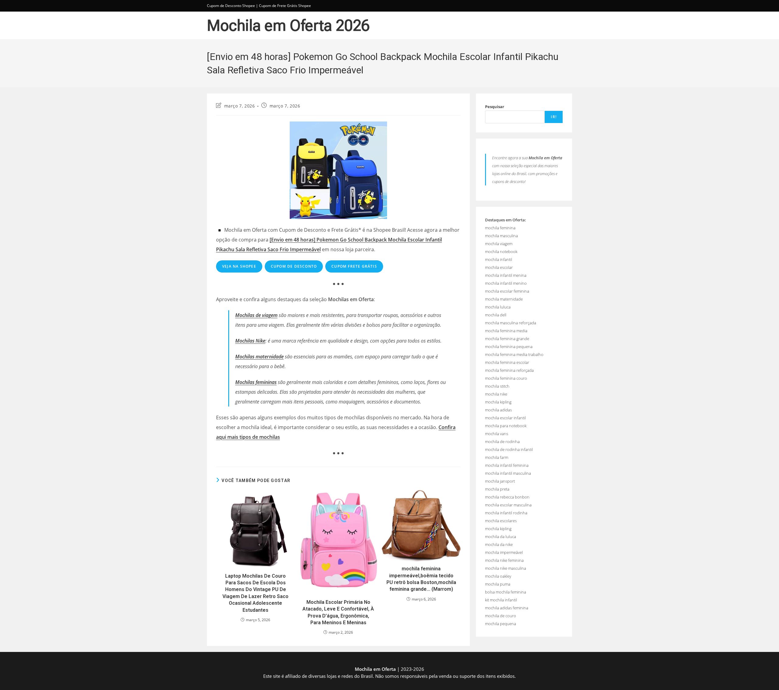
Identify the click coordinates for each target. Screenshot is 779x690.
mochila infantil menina (505, 275)
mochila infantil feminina (507, 465)
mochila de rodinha (502, 441)
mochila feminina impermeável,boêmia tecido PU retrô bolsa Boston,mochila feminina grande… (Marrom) (421, 579)
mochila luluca (498, 307)
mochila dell (495, 315)
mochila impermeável (504, 552)
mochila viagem (498, 243)
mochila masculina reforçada (510, 323)
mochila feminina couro (506, 378)
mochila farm (496, 457)
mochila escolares (501, 520)
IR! (554, 116)
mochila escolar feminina (507, 291)
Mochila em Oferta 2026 (288, 25)
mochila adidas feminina (506, 608)
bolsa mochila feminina (505, 592)
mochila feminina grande (507, 338)
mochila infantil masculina (508, 473)
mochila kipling (498, 402)
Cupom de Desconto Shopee (231, 5)
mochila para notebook (505, 425)
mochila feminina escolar (507, 362)
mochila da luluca (500, 536)
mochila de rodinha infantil (509, 449)
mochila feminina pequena (509, 346)
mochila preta (497, 489)
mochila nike (496, 394)
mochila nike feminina (504, 560)
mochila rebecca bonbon (507, 497)
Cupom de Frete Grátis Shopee (285, 5)
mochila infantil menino (506, 283)
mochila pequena (500, 623)
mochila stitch (497, 386)
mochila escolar (499, 267)
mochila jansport (500, 481)
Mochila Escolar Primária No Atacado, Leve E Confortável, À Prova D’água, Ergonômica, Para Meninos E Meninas (338, 612)
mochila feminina (500, 228)
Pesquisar (494, 106)
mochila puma (497, 584)
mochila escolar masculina (508, 505)
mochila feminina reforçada (509, 370)
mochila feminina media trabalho (514, 354)
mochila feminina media (506, 330)
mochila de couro (500, 615)
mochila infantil (498, 259)
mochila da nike (499, 544)
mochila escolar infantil (505, 418)
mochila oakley (498, 576)
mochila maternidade (504, 299)
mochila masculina (501, 235)
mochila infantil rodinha (506, 513)
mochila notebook (501, 251)
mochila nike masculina (505, 568)
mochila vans (496, 433)
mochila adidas (498, 410)
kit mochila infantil (501, 600)
